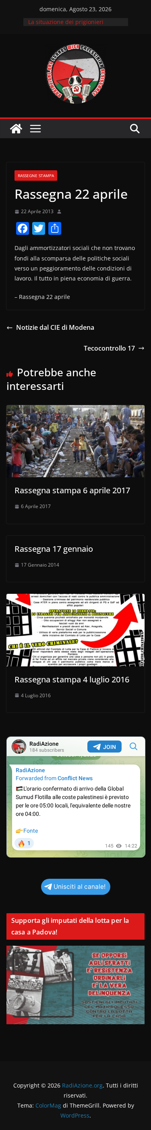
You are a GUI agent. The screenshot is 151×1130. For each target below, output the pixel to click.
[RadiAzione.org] (16, 128)
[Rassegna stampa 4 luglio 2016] (75, 599)
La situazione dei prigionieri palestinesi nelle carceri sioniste (71, 26)
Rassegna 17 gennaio (53, 548)
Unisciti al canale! (79, 886)
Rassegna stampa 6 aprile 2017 (72, 490)
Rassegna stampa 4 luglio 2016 (71, 679)
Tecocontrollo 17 (109, 348)
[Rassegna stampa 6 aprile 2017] (75, 410)
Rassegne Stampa (36, 175)
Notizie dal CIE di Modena (55, 327)
